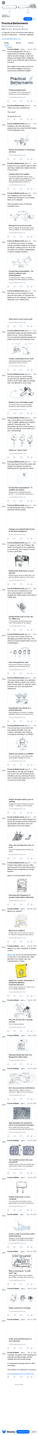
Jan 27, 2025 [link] (31, 1068)
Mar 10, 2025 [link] (31, 909)
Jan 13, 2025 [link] (31, 1177)
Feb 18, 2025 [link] (31, 946)
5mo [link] (34, 291)
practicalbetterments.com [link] (11, 39)
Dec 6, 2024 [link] (31, 49)
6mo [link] (34, 462)
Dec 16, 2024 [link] (31, 1251)
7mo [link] (34, 725)
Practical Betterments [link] (14, 49)
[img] (19, 8)
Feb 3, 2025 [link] (31, 1035)
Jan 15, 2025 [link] (31, 1140)
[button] (3, 2)
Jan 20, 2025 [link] (31, 1103)
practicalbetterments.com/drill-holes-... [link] (21, 1374)
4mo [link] (34, 163)
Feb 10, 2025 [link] (31, 1000)
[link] (7, 29)
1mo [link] (34, 105)
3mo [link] (34, 124)
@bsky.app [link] (11, 955)
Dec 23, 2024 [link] (31, 1214)
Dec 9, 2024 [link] (31, 1288)
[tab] (6, 43)
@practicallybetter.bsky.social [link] (23, 49)
